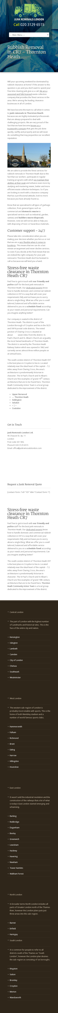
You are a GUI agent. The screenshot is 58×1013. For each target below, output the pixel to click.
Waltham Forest (17, 874)
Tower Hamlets (16, 868)
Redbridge (14, 822)
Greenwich (14, 839)
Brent (12, 744)
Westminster (15, 677)
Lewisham (14, 845)
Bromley (13, 980)
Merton (13, 992)
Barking (13, 816)
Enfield (13, 928)
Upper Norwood (19, 394)
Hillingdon (14, 761)
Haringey (14, 934)
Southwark (14, 672)
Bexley (13, 833)
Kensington (15, 637)
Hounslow (14, 767)
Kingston (13, 968)
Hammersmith (16, 726)
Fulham (13, 732)
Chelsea (13, 666)
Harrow (13, 755)
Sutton (12, 974)
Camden (13, 654)
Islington (14, 643)
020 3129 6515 (32, 24)
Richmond (14, 738)
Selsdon (15, 403)
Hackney (13, 850)
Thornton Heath (21, 397)
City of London (16, 660)
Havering (14, 856)
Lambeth (13, 648)
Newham (14, 862)
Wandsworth (15, 997)
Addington (16, 400)
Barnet (13, 923)
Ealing (12, 749)
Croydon (13, 986)
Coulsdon (16, 408)
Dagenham (14, 827)
